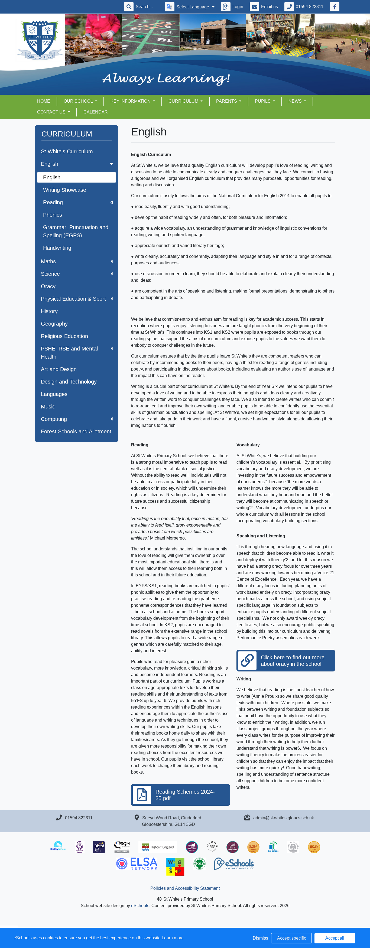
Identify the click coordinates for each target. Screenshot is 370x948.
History (49, 311)
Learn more (173, 938)
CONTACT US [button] (52, 112)
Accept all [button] (334, 938)
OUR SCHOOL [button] (79, 101)
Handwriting (57, 248)
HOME (43, 101)
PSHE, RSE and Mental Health (69, 353)
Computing (54, 419)
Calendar (95, 112)
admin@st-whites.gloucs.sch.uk (283, 818)
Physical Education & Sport (73, 299)
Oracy (48, 286)
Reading (53, 202)
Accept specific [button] (291, 938)
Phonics (52, 215)
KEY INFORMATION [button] (131, 101)
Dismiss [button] (260, 938)
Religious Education (64, 336)
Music (48, 407)
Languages (54, 394)
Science (50, 274)
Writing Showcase (64, 190)
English (49, 164)
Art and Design (59, 369)
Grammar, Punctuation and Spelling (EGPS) (75, 231)
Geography (54, 324)
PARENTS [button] (227, 101)
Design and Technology (69, 382)
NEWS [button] (295, 101)
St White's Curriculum (67, 151)
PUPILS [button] (263, 101)
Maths (48, 261)
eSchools (140, 905)
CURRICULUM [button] (183, 101)
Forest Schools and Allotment (76, 431)
